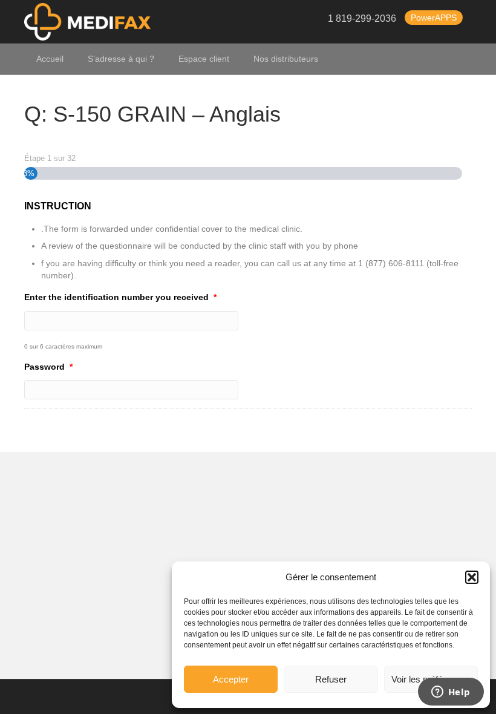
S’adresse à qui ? (121, 59)
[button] (472, 577)
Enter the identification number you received (120, 297)
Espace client (203, 59)
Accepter (231, 679)
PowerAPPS (434, 17)
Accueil (50, 59)
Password (48, 367)
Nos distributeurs (285, 59)
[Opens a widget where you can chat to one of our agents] (450, 693)
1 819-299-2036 (362, 19)
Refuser (331, 679)
